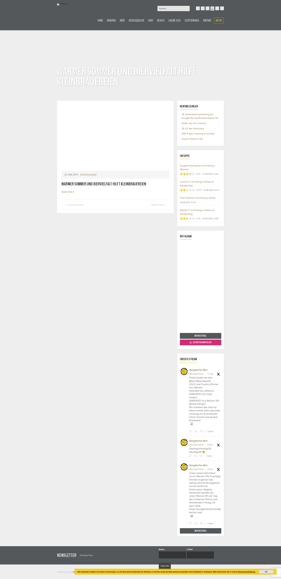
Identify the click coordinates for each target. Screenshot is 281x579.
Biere (122, 20)
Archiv (219, 20)
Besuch (160, 20)
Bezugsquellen (136, 20)
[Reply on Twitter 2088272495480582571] (191, 432)
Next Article (159, 204)
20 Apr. (210, 469)
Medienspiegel (88, 174)
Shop (150, 20)
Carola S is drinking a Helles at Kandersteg (197, 183)
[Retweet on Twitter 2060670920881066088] (196, 456)
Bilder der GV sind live (194, 123)
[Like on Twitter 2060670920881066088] (202, 456)
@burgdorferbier (196, 374)
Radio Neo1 (67, 191)
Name (161, 549)
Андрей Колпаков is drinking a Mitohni (197, 167)
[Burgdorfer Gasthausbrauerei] (62, 4)
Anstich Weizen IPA (192, 139)
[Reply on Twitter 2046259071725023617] (191, 524)
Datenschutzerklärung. (247, 572)
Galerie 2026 (174, 20)
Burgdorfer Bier (198, 369)
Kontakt (207, 20)
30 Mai (210, 445)
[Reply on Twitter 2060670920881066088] (191, 456)
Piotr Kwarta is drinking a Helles (198, 197)
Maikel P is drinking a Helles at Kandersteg (197, 212)
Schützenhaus (192, 20)
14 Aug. (210, 374)
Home (100, 20)
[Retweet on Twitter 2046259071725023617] (196, 524)
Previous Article (74, 204)
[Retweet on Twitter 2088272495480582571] (196, 432)
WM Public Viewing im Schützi (198, 133)
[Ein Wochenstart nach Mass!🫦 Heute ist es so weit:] (200, 287)
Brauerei (111, 20)
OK (266, 571)
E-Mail (190, 549)
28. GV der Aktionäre (193, 128)
